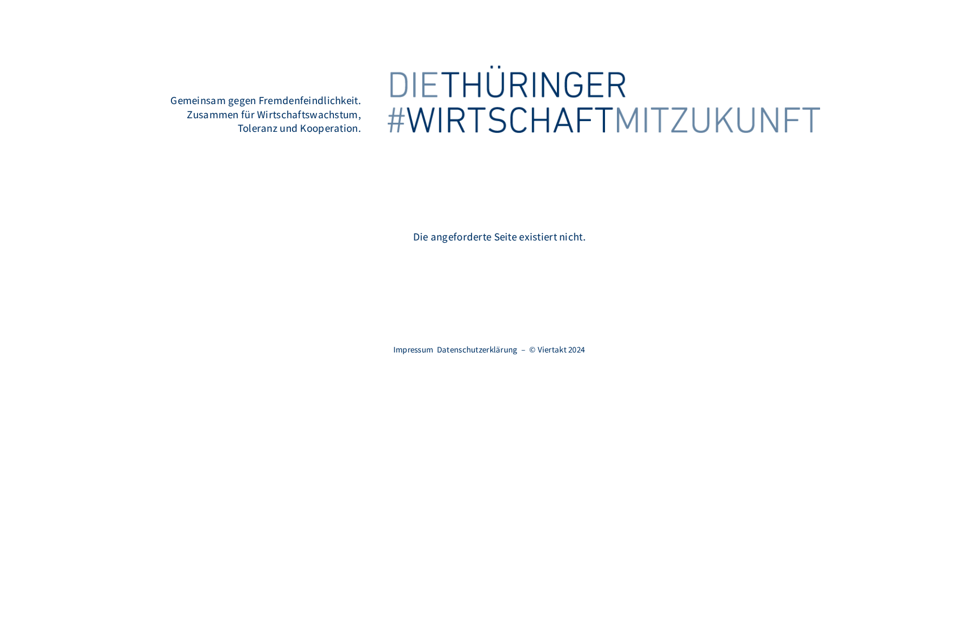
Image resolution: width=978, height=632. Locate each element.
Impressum (413, 349)
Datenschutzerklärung (477, 349)
